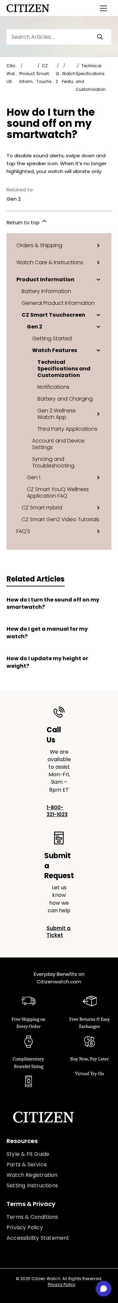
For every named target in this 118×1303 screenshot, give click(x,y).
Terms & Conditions (32, 1217)
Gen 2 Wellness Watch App (56, 414)
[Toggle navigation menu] (103, 8)
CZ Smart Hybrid (42, 507)
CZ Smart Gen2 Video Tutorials (60, 519)
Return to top (24, 222)
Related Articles (36, 579)
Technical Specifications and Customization (63, 368)
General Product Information (58, 302)
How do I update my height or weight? (47, 662)
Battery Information (46, 291)
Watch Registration (32, 1175)
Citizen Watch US (13, 73)
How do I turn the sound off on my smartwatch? (53, 603)
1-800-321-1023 (57, 811)
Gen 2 (34, 326)
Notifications (53, 386)
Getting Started (52, 338)
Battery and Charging (65, 398)
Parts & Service (27, 1164)
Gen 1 (33, 477)
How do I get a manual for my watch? (47, 632)
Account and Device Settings (58, 444)
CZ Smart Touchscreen (53, 314)
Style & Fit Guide (28, 1154)
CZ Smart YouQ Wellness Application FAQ (58, 492)
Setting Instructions (32, 1185)
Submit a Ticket (58, 931)
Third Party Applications (67, 428)
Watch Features (54, 350)
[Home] (28, 8)
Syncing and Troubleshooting (53, 462)
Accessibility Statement (38, 1238)
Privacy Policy (25, 1227)
